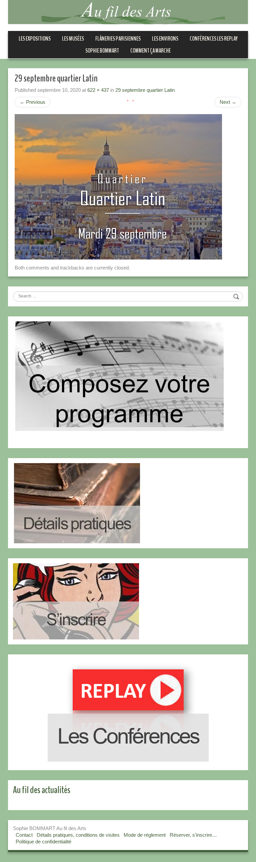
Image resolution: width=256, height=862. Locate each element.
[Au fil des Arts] (128, 11)
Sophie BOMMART (102, 51)
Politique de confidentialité (43, 841)
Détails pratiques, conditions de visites (78, 835)
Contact (24, 835)
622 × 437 (98, 90)
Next (228, 102)
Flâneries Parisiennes (118, 39)
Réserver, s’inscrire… (193, 835)
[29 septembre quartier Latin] (118, 186)
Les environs (165, 39)
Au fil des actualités (41, 790)
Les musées (73, 39)
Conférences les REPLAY (214, 39)
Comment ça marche (150, 51)
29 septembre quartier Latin (145, 90)
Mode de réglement (145, 835)
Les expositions (35, 39)
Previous (32, 102)
